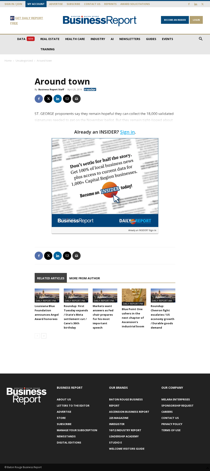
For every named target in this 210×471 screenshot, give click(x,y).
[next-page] (43, 335)
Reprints (110, 4)
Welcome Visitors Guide (126, 448)
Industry (98, 39)
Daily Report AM (162, 300)
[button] (200, 39)
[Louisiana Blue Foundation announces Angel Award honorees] (47, 295)
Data (25, 39)
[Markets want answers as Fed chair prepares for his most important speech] (105, 295)
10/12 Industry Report (125, 430)
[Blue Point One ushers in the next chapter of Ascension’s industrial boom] (134, 297)
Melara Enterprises (175, 399)
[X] (202, 4)
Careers (167, 412)
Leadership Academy (124, 436)
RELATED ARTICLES (50, 278)
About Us (64, 399)
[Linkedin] (196, 4)
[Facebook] (189, 4)
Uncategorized (24, 60)
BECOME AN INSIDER (175, 19)
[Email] (67, 99)
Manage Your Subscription (77, 430)
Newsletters (129, 39)
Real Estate (49, 39)
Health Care (75, 39)
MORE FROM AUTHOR (84, 278)
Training (47, 49)
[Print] (76, 99)
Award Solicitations (135, 4)
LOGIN (196, 19)
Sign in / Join (13, 4)
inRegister (116, 424)
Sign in (127, 132)
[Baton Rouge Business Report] (100, 21)
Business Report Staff (51, 89)
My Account (36, 4)
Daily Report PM (46, 300)
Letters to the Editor (73, 405)
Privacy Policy (171, 424)
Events (167, 39)
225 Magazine (118, 418)
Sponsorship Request (177, 405)
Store (61, 418)
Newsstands (66, 436)
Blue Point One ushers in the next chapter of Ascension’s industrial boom (133, 317)
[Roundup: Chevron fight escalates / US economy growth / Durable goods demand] (163, 295)
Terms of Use (170, 430)
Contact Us (92, 4)
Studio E (115, 442)
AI (112, 39)
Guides (151, 39)
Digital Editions (69, 442)
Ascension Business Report (129, 412)
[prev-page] (37, 335)
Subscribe (73, 4)
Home (8, 60)
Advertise (56, 4)
